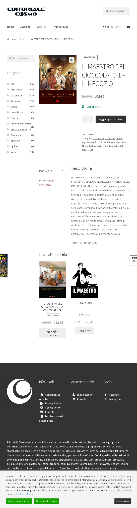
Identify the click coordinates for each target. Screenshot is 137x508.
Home (10, 26)
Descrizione (45, 170)
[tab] (52, 171)
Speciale (15, 140)
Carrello (41, 26)
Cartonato (98, 138)
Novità (14, 117)
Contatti (50, 412)
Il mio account (60, 26)
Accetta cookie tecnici (19, 501)
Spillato (15, 146)
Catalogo (25, 26)
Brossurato (17, 89)
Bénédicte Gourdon (117, 142)
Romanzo (16, 135)
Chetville (86, 145)
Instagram (115, 399)
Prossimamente (19, 129)
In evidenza (17, 112)
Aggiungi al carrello (110, 119)
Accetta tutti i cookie (46, 501)
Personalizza (122, 501)
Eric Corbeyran (99, 145)
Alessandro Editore (96, 142)
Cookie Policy (52, 407)
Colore (22, 39)
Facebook (114, 394)
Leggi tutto (85, 330)
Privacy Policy (53, 403)
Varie (13, 151)
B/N (13, 83)
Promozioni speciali (21, 123)
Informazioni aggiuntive (46, 182)
